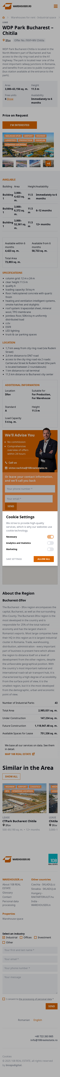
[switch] (50, 537)
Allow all (44, 559)
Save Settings (14, 559)
